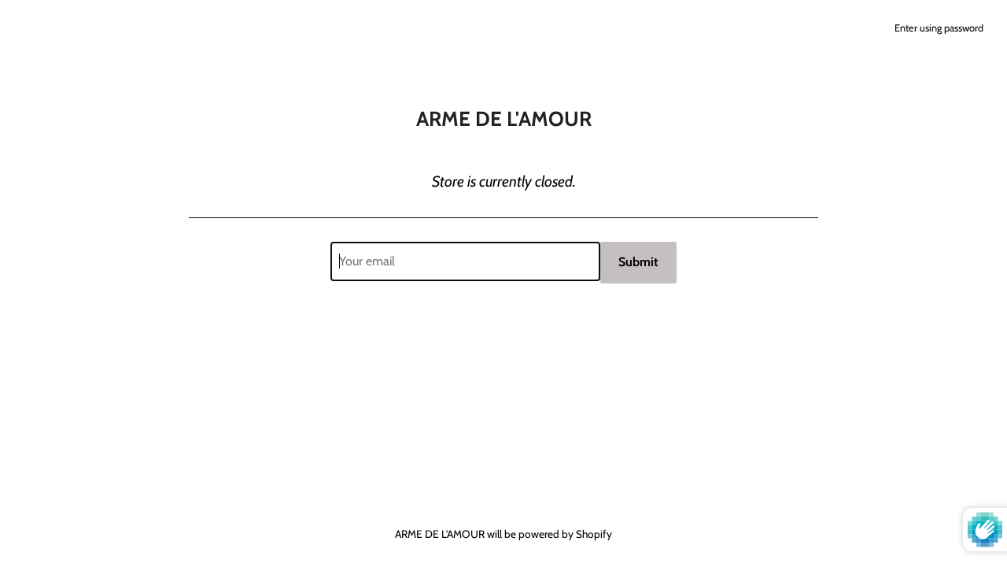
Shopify (594, 534)
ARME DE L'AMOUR (440, 534)
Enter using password (938, 28)
